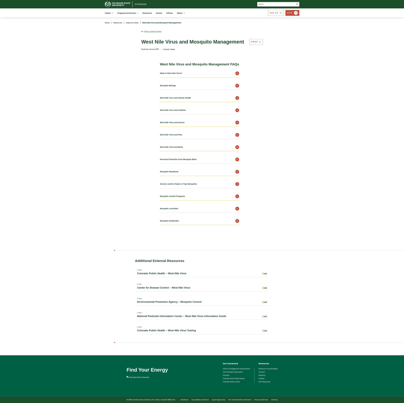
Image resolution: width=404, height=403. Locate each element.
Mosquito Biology (168, 86)
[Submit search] (297, 4)
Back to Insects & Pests (152, 31)
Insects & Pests (132, 23)
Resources (147, 13)
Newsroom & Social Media (268, 369)
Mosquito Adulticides (169, 221)
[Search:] (278, 4)
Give (289, 13)
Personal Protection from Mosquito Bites (178, 159)
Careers (261, 378)
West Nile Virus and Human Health (175, 98)
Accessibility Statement (200, 400)
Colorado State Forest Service (234, 378)
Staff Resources (264, 382)
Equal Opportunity (218, 400)
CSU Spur (226, 375)
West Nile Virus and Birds (171, 147)
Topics (108, 13)
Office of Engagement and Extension (236, 369)
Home (107, 23)
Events (159, 13)
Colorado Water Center (231, 382)
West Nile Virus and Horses (172, 122)
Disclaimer (184, 400)
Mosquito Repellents (169, 172)
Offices (169, 13)
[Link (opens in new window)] (147, 377)
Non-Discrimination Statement (240, 400)
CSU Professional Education (233, 372)
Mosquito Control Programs (172, 196)
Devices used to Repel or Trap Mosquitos (178, 184)
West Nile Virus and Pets (171, 135)
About (179, 13)
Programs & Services (126, 13)
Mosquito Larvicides (169, 208)
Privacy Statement (261, 400)
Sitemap (274, 400)
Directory (262, 375)
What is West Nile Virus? (171, 73)
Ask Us (274, 13)
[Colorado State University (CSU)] (119, 4)
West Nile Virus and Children (173, 110)
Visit (265, 273)
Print (254, 42)
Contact (262, 372)
